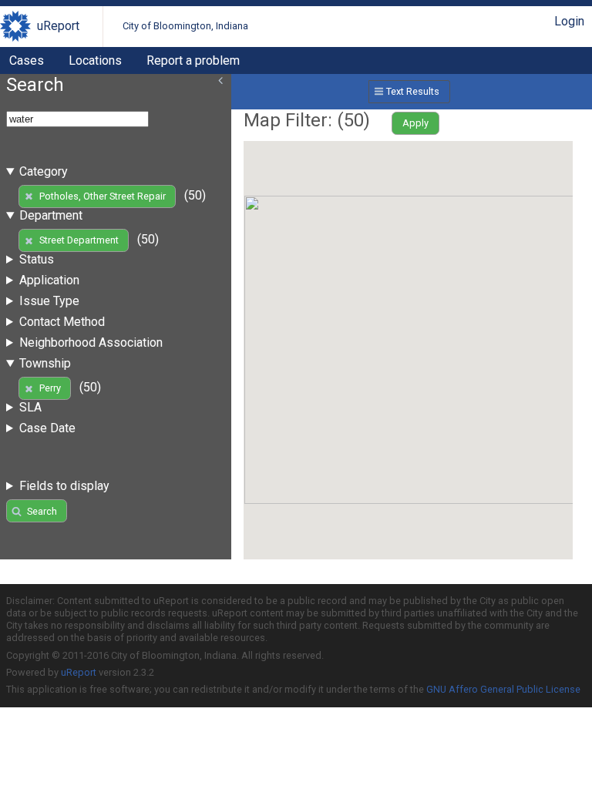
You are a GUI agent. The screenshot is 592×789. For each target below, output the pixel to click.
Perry (50, 388)
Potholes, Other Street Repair (102, 196)
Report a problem (193, 60)
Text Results (412, 91)
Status (36, 259)
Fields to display (64, 485)
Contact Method (62, 321)
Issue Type (49, 301)
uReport (58, 25)
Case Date (47, 428)
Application (49, 280)
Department (50, 215)
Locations (95, 60)
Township (45, 363)
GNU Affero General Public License (503, 689)
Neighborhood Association (91, 342)
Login (569, 21)
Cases (26, 60)
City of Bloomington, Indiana (185, 26)
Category (43, 171)
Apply (415, 123)
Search (42, 511)
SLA (30, 407)
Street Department (79, 240)
